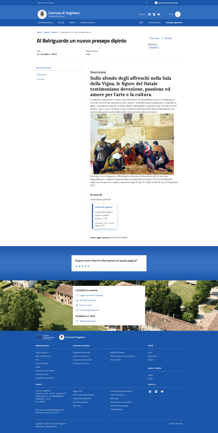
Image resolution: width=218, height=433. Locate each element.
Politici (37, 367)
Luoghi (150, 375)
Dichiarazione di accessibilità (120, 402)
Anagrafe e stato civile (81, 352)
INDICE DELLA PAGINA (43, 68)
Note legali (114, 398)
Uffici (141, 22)
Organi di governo (42, 352)
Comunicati (152, 356)
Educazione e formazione (82, 359)
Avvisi (150, 352)
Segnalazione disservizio (82, 398)
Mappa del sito (51, 426)
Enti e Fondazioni (41, 363)
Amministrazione (45, 22)
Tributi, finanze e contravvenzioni (122, 356)
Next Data (179, 423)
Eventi (150, 378)
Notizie (150, 359)
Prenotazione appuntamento (84, 394)
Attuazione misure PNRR (44, 378)
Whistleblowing (116, 409)
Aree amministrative (43, 356)
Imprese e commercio (81, 363)
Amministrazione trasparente (121, 391)
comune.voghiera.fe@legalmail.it (51, 409)
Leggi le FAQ (77, 391)
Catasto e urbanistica (81, 356)
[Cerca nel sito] (178, 14)
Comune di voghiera (103, 207)
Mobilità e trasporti (117, 352)
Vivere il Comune (88, 22)
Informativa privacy (117, 394)
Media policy (40, 426)
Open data (77, 405)
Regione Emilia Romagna (45, 2)
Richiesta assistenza (80, 402)
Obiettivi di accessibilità (119, 405)
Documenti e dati (41, 374)
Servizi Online (154, 22)
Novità (61, 22)
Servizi (72, 22)
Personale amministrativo (45, 370)
